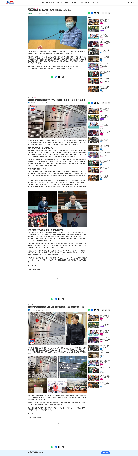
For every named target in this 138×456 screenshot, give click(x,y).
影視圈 (101, 22)
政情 (35, 97)
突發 (101, 52)
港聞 (32, 97)
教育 (32, 8)
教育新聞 (36, 8)
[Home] (10, 2)
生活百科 (101, 30)
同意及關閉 (105, 452)
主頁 (29, 8)
